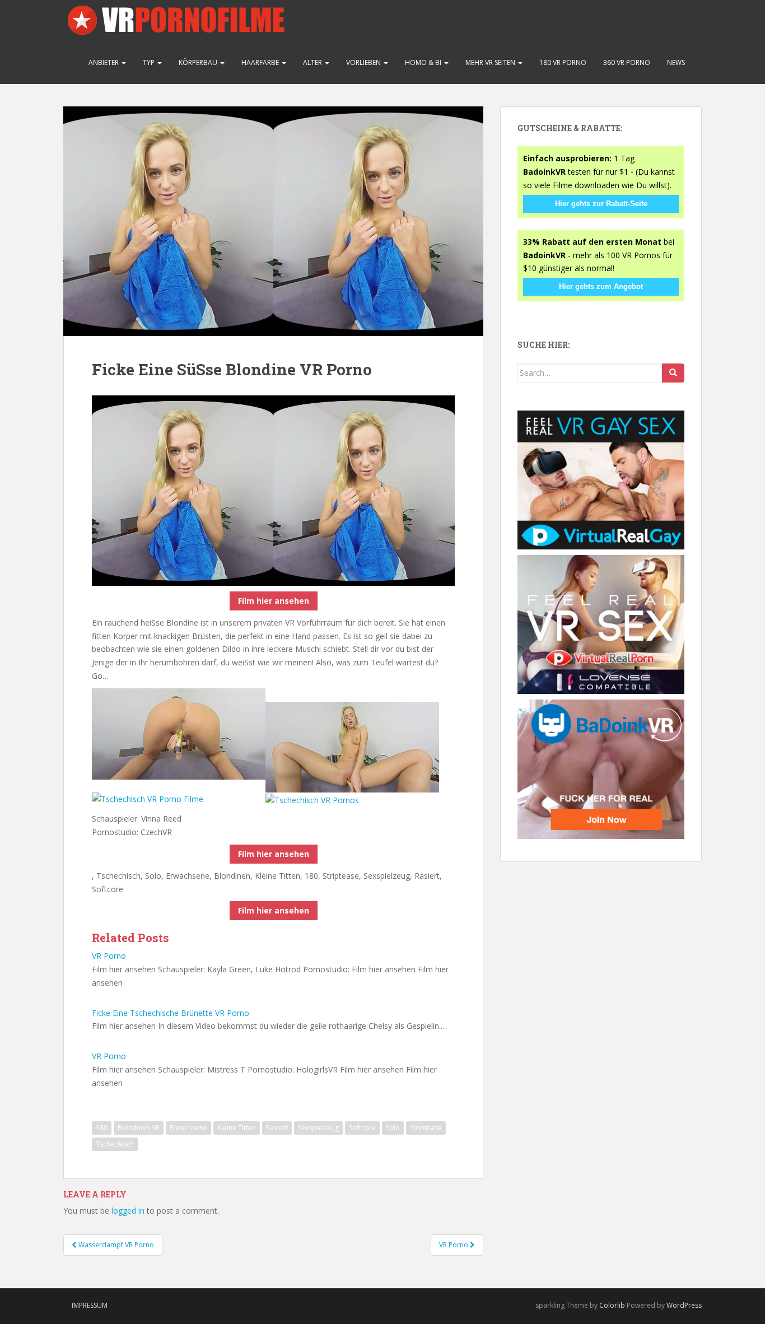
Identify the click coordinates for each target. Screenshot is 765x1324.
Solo (393, 1127)
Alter (313, 62)
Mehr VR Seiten (491, 62)
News (676, 62)
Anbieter (104, 62)
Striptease (426, 1127)
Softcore (362, 1127)
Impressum (90, 1305)
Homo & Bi (424, 62)
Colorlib (612, 1305)
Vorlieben (364, 62)
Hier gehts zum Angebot (601, 286)
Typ (149, 62)
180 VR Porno (562, 62)
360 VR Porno (626, 62)
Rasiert (277, 1127)
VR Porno (109, 955)
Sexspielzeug (318, 1127)
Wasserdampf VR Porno (115, 1245)
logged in (127, 1210)
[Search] (673, 373)
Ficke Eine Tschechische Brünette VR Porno (170, 1013)
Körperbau (199, 62)
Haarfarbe (261, 62)
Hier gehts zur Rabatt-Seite (601, 203)
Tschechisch (115, 1144)
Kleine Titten (236, 1127)
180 (102, 1127)
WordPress (684, 1305)
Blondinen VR (139, 1127)
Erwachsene (188, 1127)
